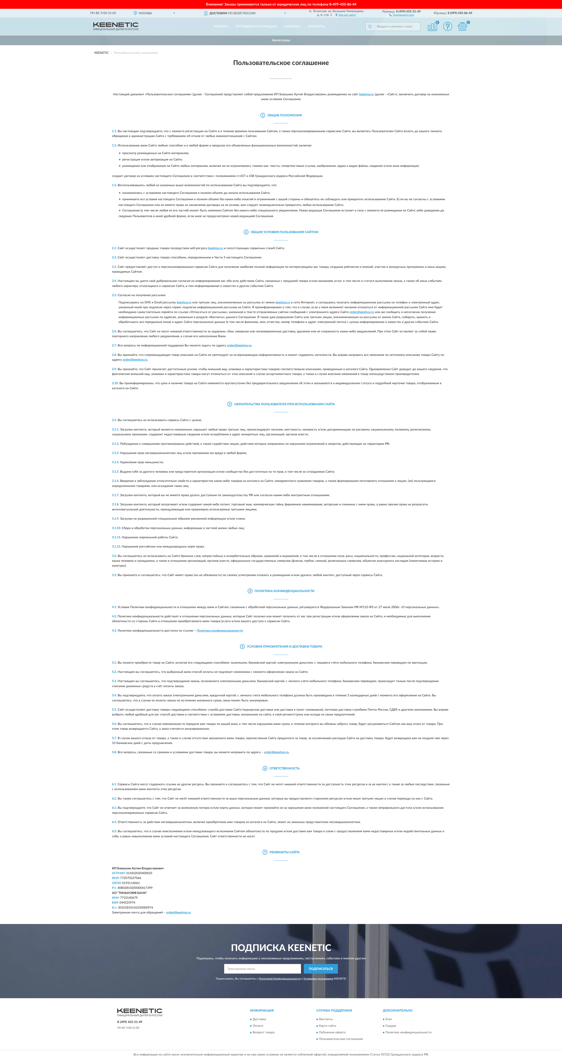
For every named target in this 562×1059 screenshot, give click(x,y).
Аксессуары (281, 40)
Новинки (292, 26)
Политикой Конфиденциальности (280, 978)
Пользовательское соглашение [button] (341, 1039)
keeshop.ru (366, 94)
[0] (462, 26)
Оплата (258, 1025)
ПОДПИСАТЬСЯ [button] (321, 969)
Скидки (390, 1025)
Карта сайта (327, 1025)
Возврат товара (264, 1032)
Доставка (259, 1019)
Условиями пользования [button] (318, 978)
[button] (401, 14)
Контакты (316, 26)
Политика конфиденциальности (220, 630)
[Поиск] (370, 26)
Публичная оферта (332, 1032)
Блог (388, 1019)
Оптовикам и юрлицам (256, 26)
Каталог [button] (221, 26)
